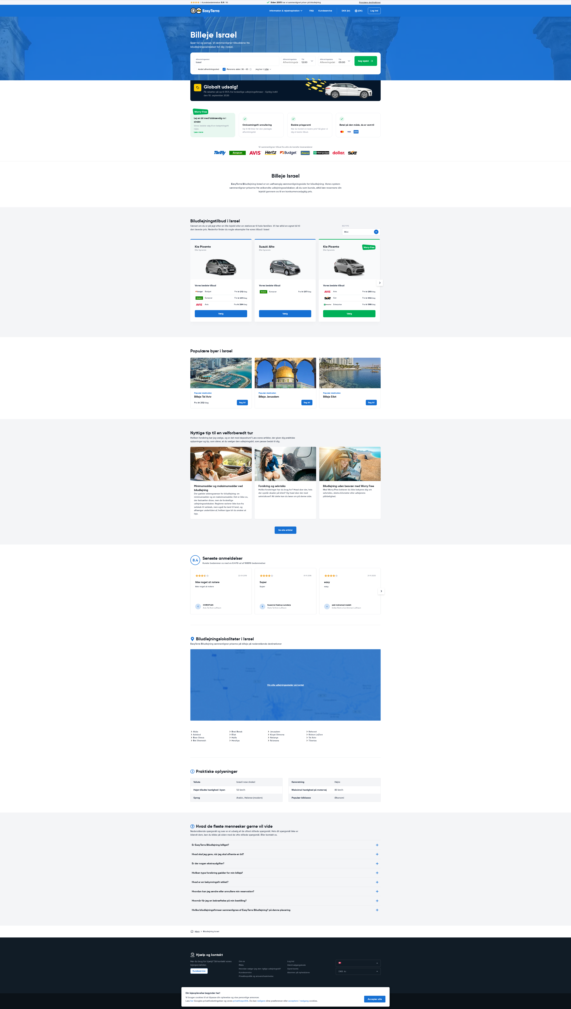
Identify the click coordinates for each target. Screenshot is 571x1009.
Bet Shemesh (199, 740)
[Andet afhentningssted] (195, 69)
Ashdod (197, 734)
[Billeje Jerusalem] (285, 373)
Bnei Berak (237, 731)
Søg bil (242, 402)
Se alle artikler (285, 530)
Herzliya (236, 740)
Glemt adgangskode (296, 965)
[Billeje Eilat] (350, 373)
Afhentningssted (202, 59)
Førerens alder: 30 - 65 (237, 69)
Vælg (220, 313)
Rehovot (313, 731)
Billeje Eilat (329, 396)
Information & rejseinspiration (284, 10)
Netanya (274, 737)
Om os (242, 961)
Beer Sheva (198, 737)
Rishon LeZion (316, 734)
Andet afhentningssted (208, 69)
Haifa (234, 737)
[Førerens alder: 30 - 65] (224, 69)
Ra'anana (274, 740)
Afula (195, 731)
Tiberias (313, 740)
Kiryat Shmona (277, 734)
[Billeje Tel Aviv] (221, 373)
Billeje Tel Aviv (202, 396)
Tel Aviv (312, 737)
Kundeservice (325, 10)
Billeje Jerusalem (269, 396)
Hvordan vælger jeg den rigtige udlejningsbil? (260, 969)
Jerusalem (275, 731)
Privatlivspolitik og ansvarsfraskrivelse (256, 976)
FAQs (241, 965)
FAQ (311, 10)
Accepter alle (375, 999)
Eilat (234, 734)
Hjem (197, 931)
